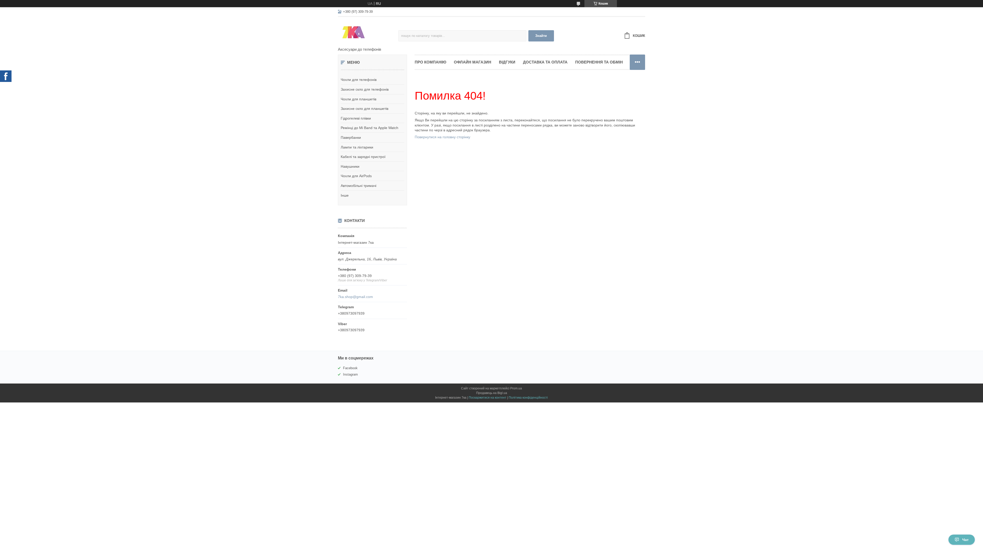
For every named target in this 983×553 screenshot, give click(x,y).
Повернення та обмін (599, 62)
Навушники (350, 166)
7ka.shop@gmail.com (355, 297)
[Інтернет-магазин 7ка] (368, 32)
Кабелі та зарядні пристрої (363, 157)
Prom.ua (516, 388)
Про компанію (430, 62)
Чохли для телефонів (359, 80)
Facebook (350, 368)
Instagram (350, 374)
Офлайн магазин (472, 62)
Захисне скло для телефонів (365, 89)
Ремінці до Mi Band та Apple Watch (369, 128)
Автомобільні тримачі (358, 186)
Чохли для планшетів (358, 99)
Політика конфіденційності (528, 397)
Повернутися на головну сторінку (442, 137)
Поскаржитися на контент (487, 397)
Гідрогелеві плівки (356, 118)
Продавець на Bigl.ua (491, 393)
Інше (345, 195)
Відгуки (507, 62)
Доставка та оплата (545, 62)
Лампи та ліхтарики (357, 147)
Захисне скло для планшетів (364, 109)
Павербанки (351, 137)
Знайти (541, 36)
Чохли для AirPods (356, 176)
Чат (965, 540)
